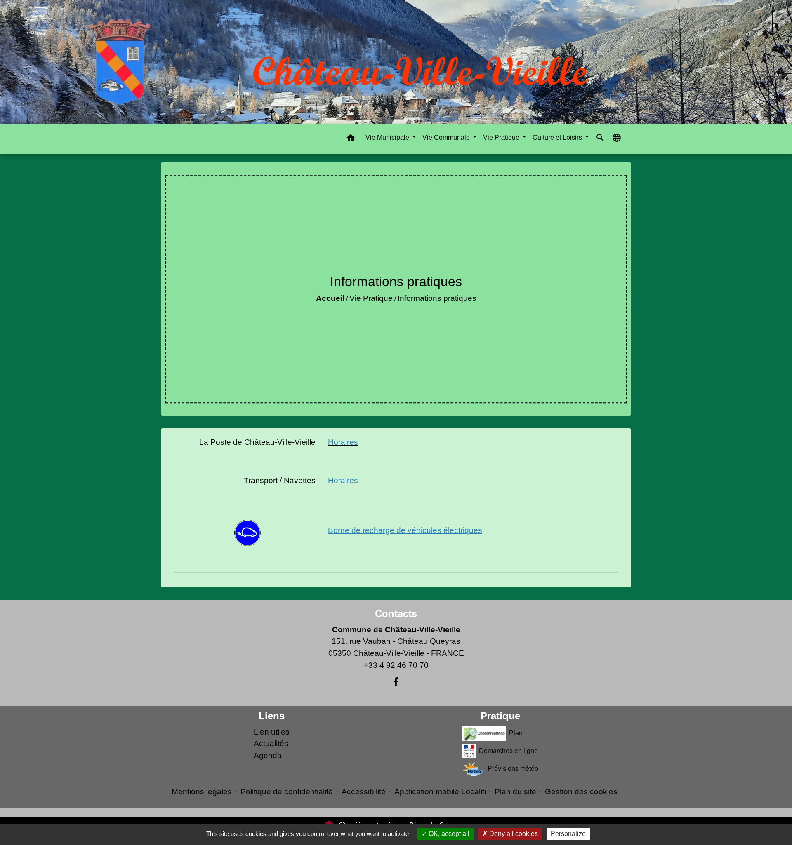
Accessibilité (364, 791)
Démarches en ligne (508, 750)
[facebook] (396, 682)
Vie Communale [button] (446, 137)
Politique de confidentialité (286, 791)
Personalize (568, 833)
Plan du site (515, 791)
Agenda (268, 755)
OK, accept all (448, 833)
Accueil (330, 298)
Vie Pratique (371, 298)
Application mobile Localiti (440, 791)
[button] (350, 139)
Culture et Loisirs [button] (558, 137)
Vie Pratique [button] (502, 137)
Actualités (271, 743)
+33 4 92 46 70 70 (396, 665)
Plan (516, 732)
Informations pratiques (437, 298)
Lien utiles (272, 732)
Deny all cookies (513, 833)
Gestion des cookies (581, 791)
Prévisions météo (513, 768)
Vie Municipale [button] (388, 137)
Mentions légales (202, 791)
